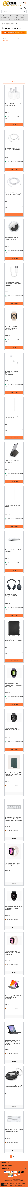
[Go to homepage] (14, 3)
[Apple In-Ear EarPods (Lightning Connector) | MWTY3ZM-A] (14, 360)
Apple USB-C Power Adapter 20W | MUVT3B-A (13, 104)
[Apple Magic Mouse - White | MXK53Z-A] (14, 539)
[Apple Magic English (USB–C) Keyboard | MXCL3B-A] (14, 1118)
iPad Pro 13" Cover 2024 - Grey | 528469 (12, 461)
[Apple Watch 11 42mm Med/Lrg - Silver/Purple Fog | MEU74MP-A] (14, 672)
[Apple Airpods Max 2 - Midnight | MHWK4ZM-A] (14, 583)
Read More (5, 40)
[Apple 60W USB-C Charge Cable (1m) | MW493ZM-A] (14, 137)
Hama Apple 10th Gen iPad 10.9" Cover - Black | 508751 (13, 639)
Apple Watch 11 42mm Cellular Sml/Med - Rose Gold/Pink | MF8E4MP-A (12, 863)
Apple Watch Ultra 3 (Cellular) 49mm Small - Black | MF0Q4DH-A (14, 908)
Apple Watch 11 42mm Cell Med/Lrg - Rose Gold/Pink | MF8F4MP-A (13, 953)
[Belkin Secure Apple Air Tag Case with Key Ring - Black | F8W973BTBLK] (14, 1074)
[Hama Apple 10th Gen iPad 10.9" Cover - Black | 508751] (14, 628)
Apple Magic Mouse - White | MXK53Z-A (13, 550)
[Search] (25, 11)
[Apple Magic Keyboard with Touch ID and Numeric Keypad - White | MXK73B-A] (14, 806)
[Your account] (21, 8)
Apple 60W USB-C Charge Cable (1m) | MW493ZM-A (12, 149)
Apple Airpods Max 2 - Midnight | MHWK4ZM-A (12, 595)
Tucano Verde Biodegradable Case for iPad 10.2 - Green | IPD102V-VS (13, 774)
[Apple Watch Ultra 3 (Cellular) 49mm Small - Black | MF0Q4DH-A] (14, 895)
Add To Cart (14, 124)
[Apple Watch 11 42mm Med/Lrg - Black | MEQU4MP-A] (14, 717)
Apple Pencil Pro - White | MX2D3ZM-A (12, 506)
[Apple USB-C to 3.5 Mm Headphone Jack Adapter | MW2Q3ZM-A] (14, 271)
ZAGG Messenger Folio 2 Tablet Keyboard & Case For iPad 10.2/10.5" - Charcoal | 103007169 (13, 1043)
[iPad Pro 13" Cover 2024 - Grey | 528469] (14, 449)
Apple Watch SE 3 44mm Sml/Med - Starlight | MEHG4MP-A (12, 328)
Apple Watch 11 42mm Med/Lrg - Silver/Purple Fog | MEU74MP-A (13, 685)
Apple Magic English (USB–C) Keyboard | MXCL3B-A (14, 1130)
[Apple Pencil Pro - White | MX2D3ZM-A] (14, 494)
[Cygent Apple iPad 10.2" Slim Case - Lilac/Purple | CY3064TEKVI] (14, 985)
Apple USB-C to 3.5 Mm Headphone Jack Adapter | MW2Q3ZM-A (13, 284)
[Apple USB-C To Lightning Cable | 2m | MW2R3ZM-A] (14, 182)
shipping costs (16, 1179)
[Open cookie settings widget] (2, 1184)
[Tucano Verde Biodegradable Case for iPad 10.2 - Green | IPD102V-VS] (14, 762)
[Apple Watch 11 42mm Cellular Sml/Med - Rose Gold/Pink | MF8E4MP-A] (14, 851)
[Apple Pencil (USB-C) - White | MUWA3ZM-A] (14, 405)
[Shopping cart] (25, 8)
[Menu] (3, 8)
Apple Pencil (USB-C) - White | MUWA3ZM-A (13, 416)
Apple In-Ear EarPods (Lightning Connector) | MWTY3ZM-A (12, 373)
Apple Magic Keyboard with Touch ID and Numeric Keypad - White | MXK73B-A (13, 819)
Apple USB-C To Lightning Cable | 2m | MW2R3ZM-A (13, 193)
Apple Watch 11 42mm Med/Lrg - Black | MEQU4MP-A (13, 730)
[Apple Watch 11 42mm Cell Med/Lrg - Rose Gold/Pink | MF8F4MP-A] (14, 940)
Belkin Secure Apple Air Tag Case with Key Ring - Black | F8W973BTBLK (13, 1086)
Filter (14, 81)
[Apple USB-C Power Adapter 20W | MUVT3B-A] (14, 93)
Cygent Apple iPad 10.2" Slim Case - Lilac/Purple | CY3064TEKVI (13, 997)
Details (14, 794)
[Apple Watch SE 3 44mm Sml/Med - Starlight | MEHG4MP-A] (14, 316)
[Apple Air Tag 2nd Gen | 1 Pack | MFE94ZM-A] (14, 226)
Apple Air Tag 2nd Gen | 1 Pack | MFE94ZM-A (12, 238)
